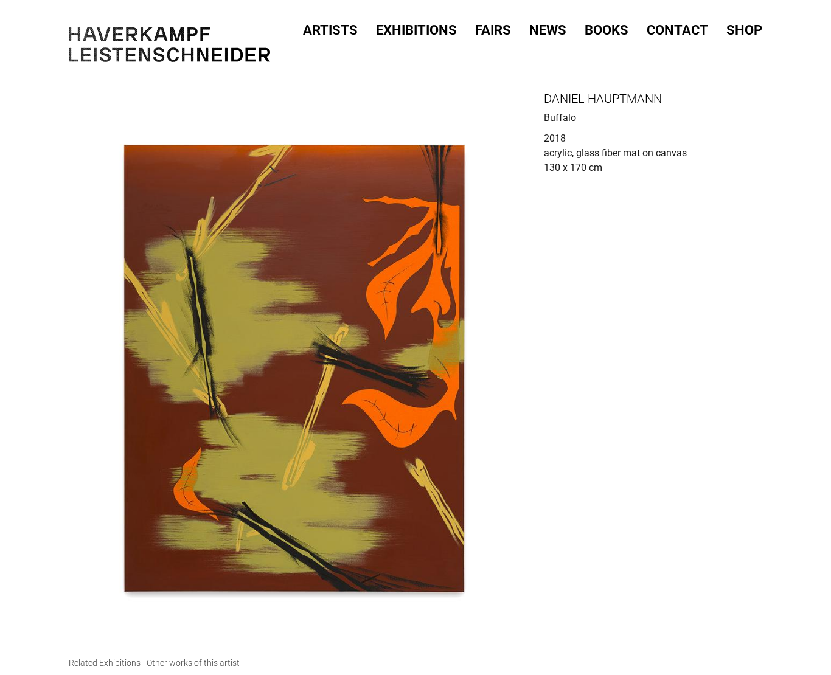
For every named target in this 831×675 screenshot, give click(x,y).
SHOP (744, 30)
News (547, 30)
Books (606, 30)
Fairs (493, 30)
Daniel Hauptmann (603, 98)
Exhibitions (416, 30)
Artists (330, 30)
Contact (677, 30)
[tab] (105, 663)
